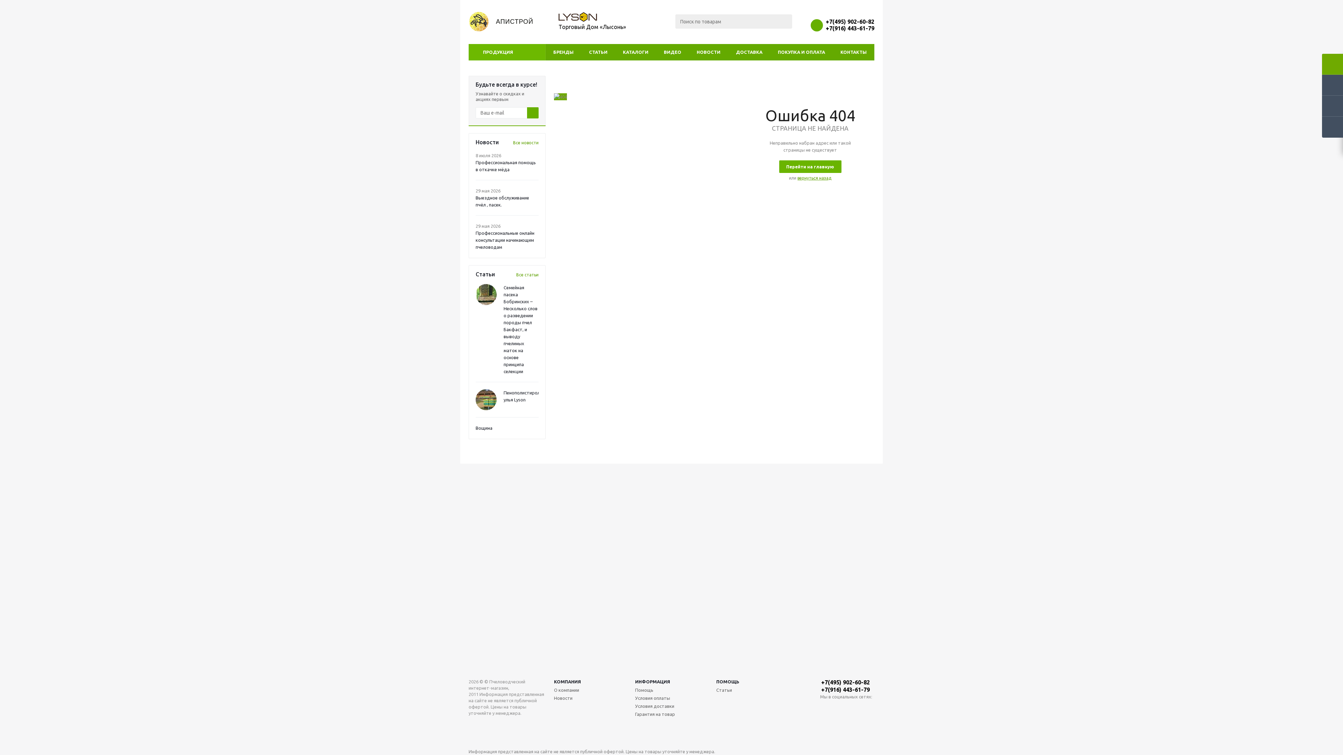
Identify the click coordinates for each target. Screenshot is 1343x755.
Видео (672, 52)
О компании (566, 690)
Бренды (563, 52)
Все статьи (527, 275)
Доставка (749, 52)
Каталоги (635, 52)
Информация (652, 681)
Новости (708, 52)
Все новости (526, 142)
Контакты (853, 52)
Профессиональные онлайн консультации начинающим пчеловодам (505, 240)
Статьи (598, 52)
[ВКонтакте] (825, 708)
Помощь (727, 681)
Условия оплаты (652, 698)
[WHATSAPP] (839, 708)
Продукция (498, 52)
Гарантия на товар (655, 714)
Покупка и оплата (801, 52)
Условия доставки (654, 706)
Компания (567, 681)
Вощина (484, 428)
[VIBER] (854, 708)
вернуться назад (814, 178)
